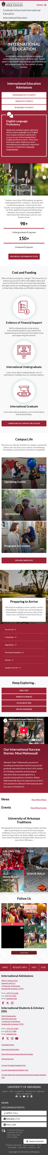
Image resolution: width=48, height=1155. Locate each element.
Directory (24, 690)
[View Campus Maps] (3, 1133)
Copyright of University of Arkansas (24, 1152)
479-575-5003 (12, 1028)
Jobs (38, 1147)
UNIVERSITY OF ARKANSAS (24, 1086)
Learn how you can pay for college (24, 423)
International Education (15, 17)
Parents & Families (24, 697)
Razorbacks (27, 1094)
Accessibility (12, 1147)
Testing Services (7, 1059)
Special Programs (24, 709)
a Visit (13, 1119)
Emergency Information (14, 1145)
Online (12, 1113)
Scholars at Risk (24, 703)
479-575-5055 (10, 996)
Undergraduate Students (24, 95)
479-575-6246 (12, 993)
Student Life (30, 1091)
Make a (11, 1124)
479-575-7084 (10, 1031)
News (18, 1094)
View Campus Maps (13, 1135)
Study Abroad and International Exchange (17, 1054)
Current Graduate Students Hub (13, 1065)
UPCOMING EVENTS (12, 1107)
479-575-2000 (12, 1137)
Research (41, 1091)
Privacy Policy (22, 1147)
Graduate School (7, 1045)
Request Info (20, 967)
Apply (5, 967)
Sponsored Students (24, 107)
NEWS (4, 1102)
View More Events (38, 808)
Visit (34, 967)
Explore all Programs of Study (24, 256)
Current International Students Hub (14, 1070)
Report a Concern (29, 1145)
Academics (19, 1091)
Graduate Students (24, 101)
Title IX (38, 1145)
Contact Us (32, 1147)
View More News (39, 799)
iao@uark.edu (11, 998)
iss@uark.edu (11, 1034)
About (5, 1091)
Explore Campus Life (24, 560)
